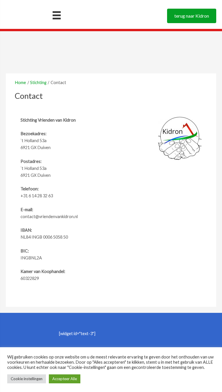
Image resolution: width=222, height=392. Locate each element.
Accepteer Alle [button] (64, 378)
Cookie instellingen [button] (26, 378)
